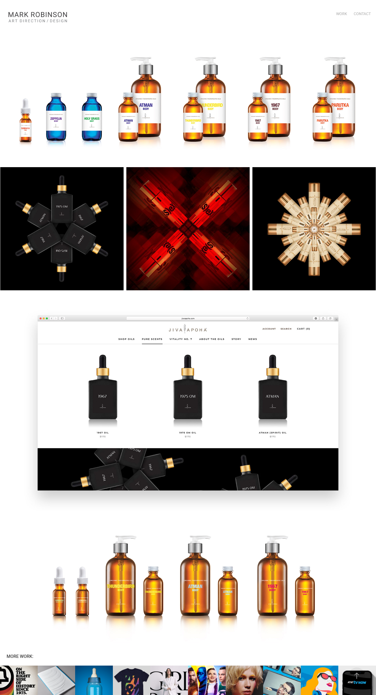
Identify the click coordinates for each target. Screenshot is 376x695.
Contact (362, 13)
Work (341, 13)
